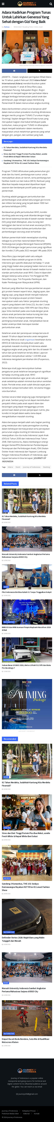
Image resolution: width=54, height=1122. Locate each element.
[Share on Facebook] (14, 71)
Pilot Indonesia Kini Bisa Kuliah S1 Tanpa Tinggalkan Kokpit (27, 592)
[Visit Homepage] (27, 4)
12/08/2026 (6, 671)
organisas (29, 339)
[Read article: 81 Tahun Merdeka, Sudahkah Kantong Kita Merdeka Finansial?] (27, 501)
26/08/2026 (6, 522)
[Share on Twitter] (39, 71)
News (6, 511)
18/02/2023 (17, 27)
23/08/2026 (6, 944)
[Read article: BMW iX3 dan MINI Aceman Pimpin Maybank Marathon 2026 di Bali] (27, 612)
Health (7, 828)
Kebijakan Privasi (29, 1111)
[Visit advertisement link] (27, 704)
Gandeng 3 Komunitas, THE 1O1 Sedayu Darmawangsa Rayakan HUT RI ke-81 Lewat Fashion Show (26, 886)
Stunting (46, 467)
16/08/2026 (6, 595)
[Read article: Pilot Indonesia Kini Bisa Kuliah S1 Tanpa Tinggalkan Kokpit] (27, 576)
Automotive (9, 622)
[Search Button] (51, 4)
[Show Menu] (3, 4)
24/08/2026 (6, 894)
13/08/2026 (6, 633)
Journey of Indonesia (31, 467)
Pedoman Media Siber (10, 1113)
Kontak (36, 1113)
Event (18, 467)
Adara (10, 467)
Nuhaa (6, 27)
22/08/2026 (6, 560)
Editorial (26, 1113)
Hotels (7, 878)
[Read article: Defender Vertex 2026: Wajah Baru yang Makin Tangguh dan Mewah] (27, 917)
